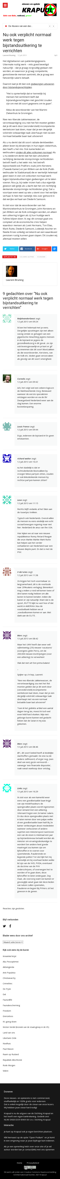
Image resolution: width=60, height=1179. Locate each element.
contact (28, 1149)
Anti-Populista (9, 972)
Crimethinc (7, 983)
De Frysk (7, 989)
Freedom (7, 1010)
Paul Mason (8, 1049)
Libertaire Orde (9, 1038)
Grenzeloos (8, 1016)
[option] (31, 26)
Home (19, 1163)
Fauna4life (7, 999)
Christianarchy (9, 978)
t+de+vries (22, 572)
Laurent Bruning (9, 55)
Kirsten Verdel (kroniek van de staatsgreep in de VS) (26, 1027)
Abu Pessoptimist (11, 961)
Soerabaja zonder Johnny (20, 26)
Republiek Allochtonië (12, 1060)
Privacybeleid (33, 1163)
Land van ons (9, 1032)
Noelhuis (7, 1043)
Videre (5, 1070)
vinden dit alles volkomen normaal (34, 152)
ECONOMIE (41, 257)
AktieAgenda (8, 967)
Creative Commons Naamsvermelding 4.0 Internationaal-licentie (34, 1173)
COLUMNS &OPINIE (27, 257)
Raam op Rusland (11, 1054)
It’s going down (9, 1021)
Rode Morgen (9, 1065)
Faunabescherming (11, 1005)
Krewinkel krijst (9, 956)
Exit (4, 994)
